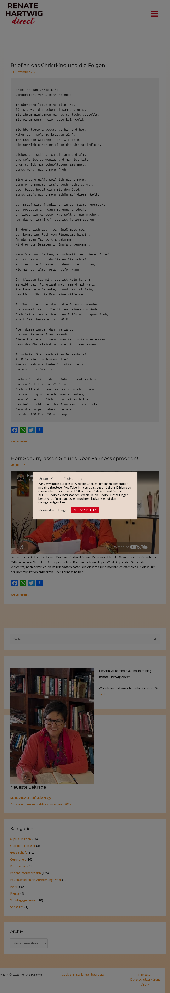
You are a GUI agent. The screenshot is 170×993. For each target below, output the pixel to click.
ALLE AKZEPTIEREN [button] (85, 510)
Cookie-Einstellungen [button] (53, 510)
